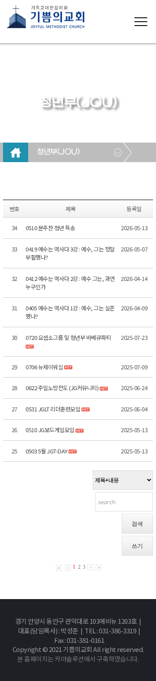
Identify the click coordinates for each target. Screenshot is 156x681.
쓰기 (137, 546)
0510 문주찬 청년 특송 (50, 228)
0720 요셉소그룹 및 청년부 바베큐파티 (68, 337)
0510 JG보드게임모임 (50, 430)
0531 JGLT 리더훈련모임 (53, 409)
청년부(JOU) (58, 152)
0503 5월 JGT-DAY (47, 451)
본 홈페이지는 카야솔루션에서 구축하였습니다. (78, 658)
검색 (137, 524)
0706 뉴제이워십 (44, 367)
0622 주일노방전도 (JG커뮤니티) (62, 388)
